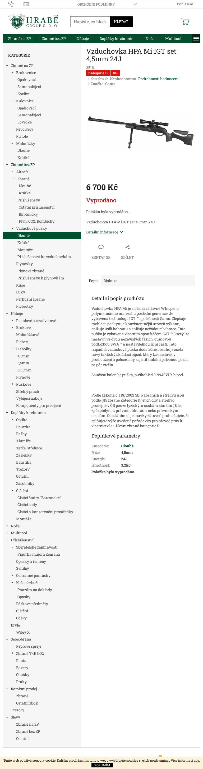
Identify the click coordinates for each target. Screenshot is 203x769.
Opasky (23, 596)
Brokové (23, 327)
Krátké (23, 157)
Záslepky (24, 455)
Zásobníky (25, 483)
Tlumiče (23, 440)
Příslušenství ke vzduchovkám (44, 256)
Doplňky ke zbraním (28, 412)
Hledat (121, 21)
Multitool (19, 532)
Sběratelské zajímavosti (36, 547)
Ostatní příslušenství (36, 207)
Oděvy (21, 617)
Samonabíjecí (29, 86)
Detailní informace (102, 231)
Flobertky (24, 306)
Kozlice (23, 93)
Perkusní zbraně (30, 299)
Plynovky (24, 263)
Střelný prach (27, 391)
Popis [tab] (93, 280)
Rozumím (102, 765)
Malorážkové (27, 334)
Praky (21, 681)
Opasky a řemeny (31, 561)
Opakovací (26, 79)
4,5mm (23, 355)
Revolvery (24, 129)
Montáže (25, 249)
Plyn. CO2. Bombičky (36, 221)
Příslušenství (22, 539)
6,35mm (24, 369)
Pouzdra (23, 426)
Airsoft (22, 171)
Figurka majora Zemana (38, 554)
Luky (20, 291)
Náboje (17, 313)
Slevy (15, 717)
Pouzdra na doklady (34, 589)
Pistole (22, 136)
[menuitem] (19, 38)
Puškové (23, 384)
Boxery (22, 667)
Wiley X (23, 632)
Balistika (23, 462)
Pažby (21, 433)
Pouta (21, 660)
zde (196, 760)
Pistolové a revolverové (36, 320)
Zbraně (23, 178)
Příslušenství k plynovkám (40, 277)
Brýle (15, 625)
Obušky (22, 674)
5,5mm (23, 362)
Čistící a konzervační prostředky (45, 511)
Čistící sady (27, 504)
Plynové (23, 377)
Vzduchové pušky (31, 228)
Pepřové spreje (28, 646)
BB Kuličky (28, 214)
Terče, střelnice (29, 447)
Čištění (22, 490)
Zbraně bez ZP (23, 164)
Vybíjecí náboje (29, 398)
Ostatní (22, 476)
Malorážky (25, 143)
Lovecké (24, 122)
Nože (15, 525)
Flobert (22, 341)
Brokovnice (26, 72)
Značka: (103, 83)
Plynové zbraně (30, 270)
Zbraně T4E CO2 (30, 653)
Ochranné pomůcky (33, 575)
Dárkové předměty (32, 603)
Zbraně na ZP (22, 65)
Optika (21, 419)
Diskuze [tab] (110, 280)
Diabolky (23, 348)
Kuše (20, 285)
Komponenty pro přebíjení (38, 405)
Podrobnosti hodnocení (158, 78)
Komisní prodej (24, 688)
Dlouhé (23, 150)
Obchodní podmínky (96, 4)
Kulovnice (25, 100)
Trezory (23, 469)
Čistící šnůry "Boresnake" (39, 497)
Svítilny (22, 568)
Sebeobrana (21, 639)
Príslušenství (28, 199)
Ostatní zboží (27, 703)
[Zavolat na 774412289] (16, 3)
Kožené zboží (27, 582)
